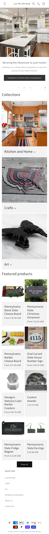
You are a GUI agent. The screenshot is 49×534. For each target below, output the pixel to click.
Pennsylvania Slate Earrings (35, 446)
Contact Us (9, 506)
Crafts (8, 208)
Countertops (10, 478)
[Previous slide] (19, 88)
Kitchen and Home (18, 151)
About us (8, 500)
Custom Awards (32, 399)
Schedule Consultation (14, 495)
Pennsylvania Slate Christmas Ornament (35, 312)
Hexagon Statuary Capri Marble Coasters (13, 402)
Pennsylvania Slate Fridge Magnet (12, 448)
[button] (4, 3)
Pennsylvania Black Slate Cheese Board (12, 310)
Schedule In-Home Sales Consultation (24, 78)
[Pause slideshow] (46, 88)
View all (24, 464)
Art (6, 264)
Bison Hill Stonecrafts (20, 531)
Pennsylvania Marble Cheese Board (12, 357)
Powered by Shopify (34, 531)
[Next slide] (30, 88)
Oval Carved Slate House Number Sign (35, 357)
